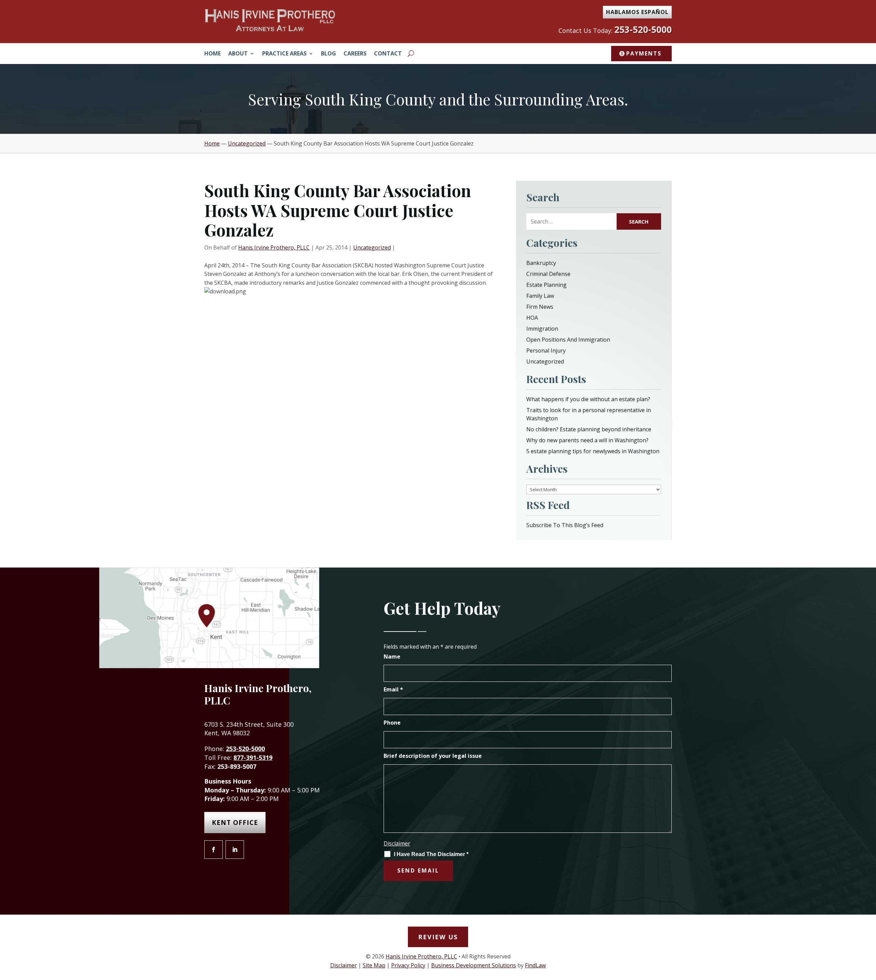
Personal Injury (546, 350)
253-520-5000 (643, 29)
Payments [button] (643, 53)
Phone (392, 722)
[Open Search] (410, 53)
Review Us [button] (438, 937)
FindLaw (535, 965)
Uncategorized (372, 247)
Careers (355, 54)
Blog (328, 54)
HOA (532, 317)
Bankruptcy (541, 263)
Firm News (539, 306)
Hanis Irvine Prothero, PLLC (274, 247)
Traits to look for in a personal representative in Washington (588, 414)
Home (212, 54)
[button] (869, 930)
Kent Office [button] (235, 822)
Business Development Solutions (473, 965)
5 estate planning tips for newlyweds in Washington (592, 451)
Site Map (374, 965)
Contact (388, 54)
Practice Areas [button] (284, 54)
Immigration (542, 328)
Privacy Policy (408, 965)
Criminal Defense (548, 274)
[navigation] (438, 143)
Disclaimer (397, 843)
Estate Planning (546, 285)
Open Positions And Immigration (568, 339)
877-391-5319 (252, 757)
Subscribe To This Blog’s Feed (564, 525)
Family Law (540, 296)
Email (393, 689)
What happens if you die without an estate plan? (588, 399)
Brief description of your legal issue (433, 756)
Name (392, 656)
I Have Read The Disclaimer (431, 854)
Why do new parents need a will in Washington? (587, 440)
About (238, 54)
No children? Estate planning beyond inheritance (588, 429)
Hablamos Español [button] (637, 12)
